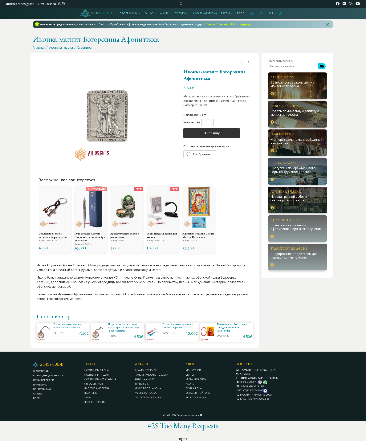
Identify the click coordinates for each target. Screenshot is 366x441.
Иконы (190, 383)
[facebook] (338, 4)
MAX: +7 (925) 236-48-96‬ (250, 390)
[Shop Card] (261, 13)
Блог (240, 13)
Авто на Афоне (144, 379)
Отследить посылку (148, 397)
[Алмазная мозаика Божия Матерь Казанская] (198, 207)
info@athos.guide (21, 4)
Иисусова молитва (96, 388)
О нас (149, 13)
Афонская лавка (205, 13)
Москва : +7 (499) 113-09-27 (255, 394)
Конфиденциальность (48, 375)
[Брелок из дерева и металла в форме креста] (55, 207)
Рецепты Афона (196, 397)
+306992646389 (46, 4)
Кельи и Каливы (196, 379)
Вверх (359, 417)
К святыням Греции (96, 374)
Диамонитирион (146, 370)
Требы (225, 13)
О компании (41, 371)
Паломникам (42, 389)
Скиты (190, 374)
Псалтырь (90, 392)
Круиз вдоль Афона (148, 388)
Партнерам (40, 384)
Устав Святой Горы (198, 392)
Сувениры (84, 47)
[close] (327, 24)
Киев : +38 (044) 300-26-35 (254, 398)
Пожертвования (94, 402)
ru (271, 13)
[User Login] (281, 13)
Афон (164, 13)
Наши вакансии (43, 380)
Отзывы (38, 393)
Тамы (87, 397)
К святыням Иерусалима (100, 379)
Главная (39, 47)
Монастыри (193, 370)
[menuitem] (243, 62)
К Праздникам (93, 383)
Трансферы (142, 383)
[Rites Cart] (252, 13)
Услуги (180, 13)
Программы (128, 13)
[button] (199, 154)
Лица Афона (194, 388)
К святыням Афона (96, 370)
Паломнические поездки (151, 374)
